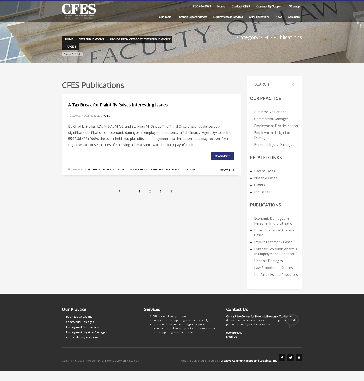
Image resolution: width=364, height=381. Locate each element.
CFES (107, 115)
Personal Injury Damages (274, 144)
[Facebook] (282, 357)
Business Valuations (270, 112)
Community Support (269, 6)
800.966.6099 (202, 6)
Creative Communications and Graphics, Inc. (249, 360)
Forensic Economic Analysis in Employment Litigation (137, 169)
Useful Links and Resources (276, 274)
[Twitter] (290, 357)
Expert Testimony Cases (273, 242)
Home (221, 6)
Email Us (231, 336)
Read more (222, 156)
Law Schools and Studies (273, 267)
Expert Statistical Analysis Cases (274, 232)
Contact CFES (241, 6)
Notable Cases (265, 178)
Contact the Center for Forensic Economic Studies (257, 316)
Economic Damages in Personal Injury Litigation (274, 221)
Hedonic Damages (268, 260)
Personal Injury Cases (182, 169)
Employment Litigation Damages (272, 135)
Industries (262, 192)
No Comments (226, 169)
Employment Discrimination (276, 125)
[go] (293, 84)
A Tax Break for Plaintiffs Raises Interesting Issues (118, 105)
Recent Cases (264, 171)
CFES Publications (96, 169)
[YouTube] (299, 357)
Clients (259, 185)
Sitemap (294, 6)
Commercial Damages (271, 118)
